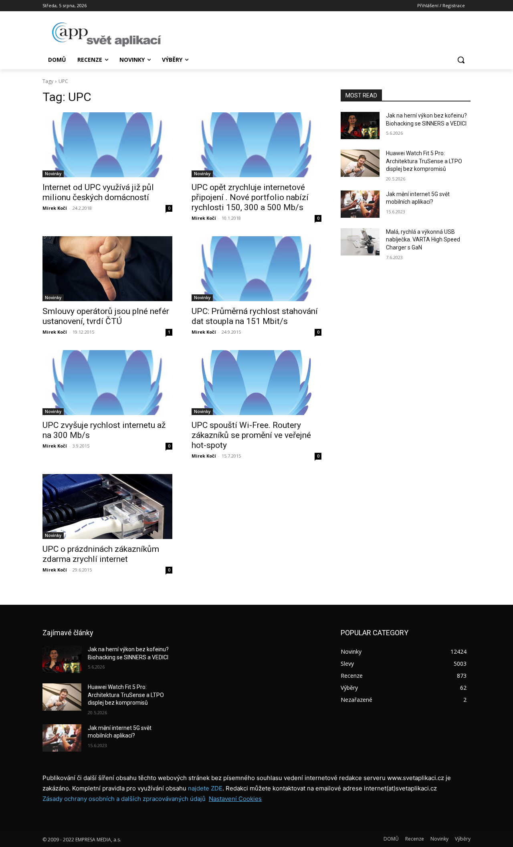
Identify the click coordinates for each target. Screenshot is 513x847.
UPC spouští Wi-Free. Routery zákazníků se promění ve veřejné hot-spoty (251, 435)
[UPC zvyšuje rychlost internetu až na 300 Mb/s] (107, 382)
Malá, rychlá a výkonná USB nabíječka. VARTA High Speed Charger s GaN (423, 240)
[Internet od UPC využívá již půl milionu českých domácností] (107, 144)
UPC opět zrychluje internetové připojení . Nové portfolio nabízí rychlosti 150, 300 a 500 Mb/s (250, 197)
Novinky (53, 173)
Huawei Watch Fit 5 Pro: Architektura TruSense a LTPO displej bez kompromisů (424, 161)
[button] (461, 59)
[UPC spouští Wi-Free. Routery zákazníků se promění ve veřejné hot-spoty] (256, 382)
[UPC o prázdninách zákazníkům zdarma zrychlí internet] (107, 506)
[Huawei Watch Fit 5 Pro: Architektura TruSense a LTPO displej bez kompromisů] (360, 163)
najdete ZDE (205, 788)
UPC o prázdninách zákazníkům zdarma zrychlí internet (100, 554)
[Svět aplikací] (106, 34)
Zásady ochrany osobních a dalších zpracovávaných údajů (124, 798)
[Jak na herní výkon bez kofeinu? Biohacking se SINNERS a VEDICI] (360, 125)
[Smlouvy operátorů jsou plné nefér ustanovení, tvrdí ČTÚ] (107, 268)
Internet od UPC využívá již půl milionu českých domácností (98, 192)
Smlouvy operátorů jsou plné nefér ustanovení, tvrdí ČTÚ (105, 316)
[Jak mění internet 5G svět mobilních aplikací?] (360, 204)
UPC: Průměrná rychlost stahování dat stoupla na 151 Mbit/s (255, 316)
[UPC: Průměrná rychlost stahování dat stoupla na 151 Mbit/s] (256, 268)
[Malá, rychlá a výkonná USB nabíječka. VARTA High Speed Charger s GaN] (360, 241)
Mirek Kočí (54, 208)
